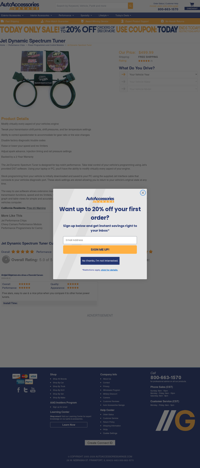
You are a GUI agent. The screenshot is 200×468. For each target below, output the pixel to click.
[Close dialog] (143, 192)
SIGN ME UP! (100, 249)
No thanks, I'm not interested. (100, 261)
